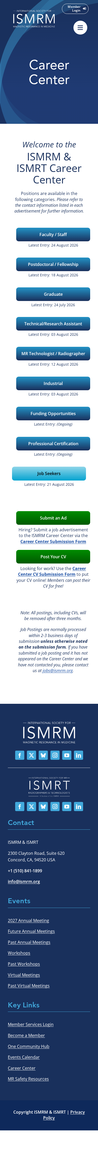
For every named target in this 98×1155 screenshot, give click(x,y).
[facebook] (19, 755)
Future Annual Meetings (31, 931)
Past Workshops (24, 964)
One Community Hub (28, 1046)
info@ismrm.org (24, 881)
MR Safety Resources (28, 1079)
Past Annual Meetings (29, 942)
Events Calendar (24, 1057)
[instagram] (55, 755)
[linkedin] (78, 755)
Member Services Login (31, 1024)
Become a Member (26, 1035)
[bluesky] (43, 755)
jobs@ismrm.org (58, 670)
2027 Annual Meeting (28, 920)
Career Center (22, 1068)
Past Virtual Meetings (29, 986)
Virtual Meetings (24, 975)
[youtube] (66, 755)
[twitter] (31, 755)
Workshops (19, 953)
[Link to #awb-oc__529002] (80, 28)
